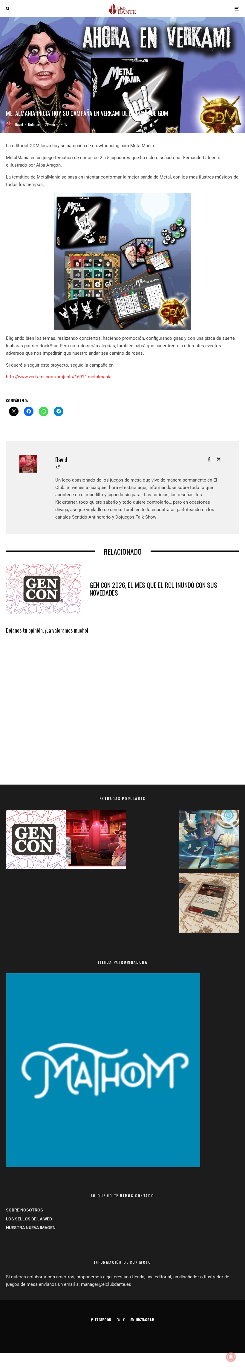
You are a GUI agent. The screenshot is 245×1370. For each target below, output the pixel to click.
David (19, 124)
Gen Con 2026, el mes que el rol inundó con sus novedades (153, 589)
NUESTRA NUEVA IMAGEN (31, 1227)
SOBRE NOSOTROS (24, 1210)
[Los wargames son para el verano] (209, 904)
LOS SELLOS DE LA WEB (29, 1219)
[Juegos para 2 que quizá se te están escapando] (209, 841)
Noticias (34, 124)
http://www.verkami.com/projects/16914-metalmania (58, 376)
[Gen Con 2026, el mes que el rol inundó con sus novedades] (36, 841)
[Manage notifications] (231, 1357)
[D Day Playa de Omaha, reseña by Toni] (96, 841)
